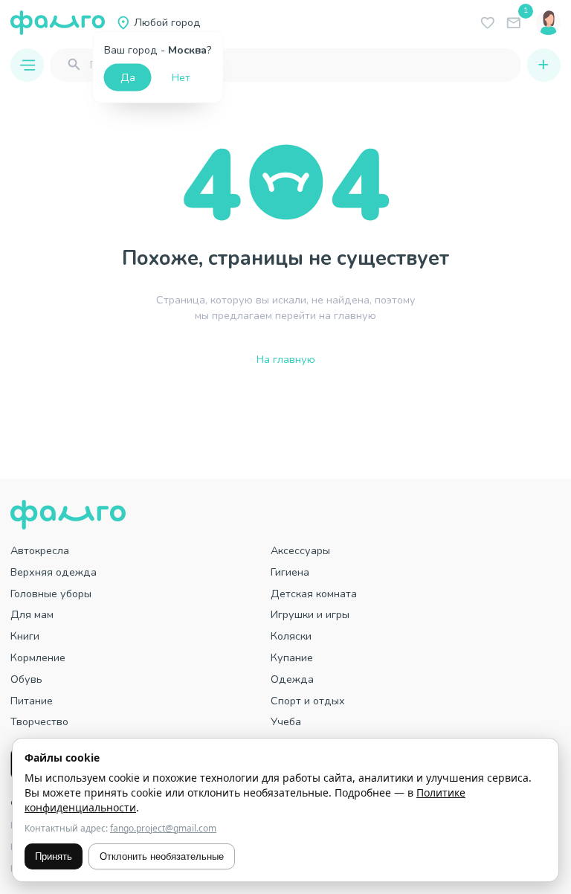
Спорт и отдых (308, 700)
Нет (181, 77)
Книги (24, 635)
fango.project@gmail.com (163, 828)
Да (127, 77)
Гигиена (290, 572)
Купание (292, 657)
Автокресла (39, 550)
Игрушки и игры (310, 614)
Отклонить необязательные (162, 856)
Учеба (286, 721)
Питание (31, 700)
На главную (286, 359)
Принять (53, 856)
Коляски (291, 635)
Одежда (292, 679)
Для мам (32, 614)
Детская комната (314, 593)
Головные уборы (50, 593)
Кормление (37, 657)
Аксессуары (300, 550)
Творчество (39, 721)
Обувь (26, 679)
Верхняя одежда (53, 572)
